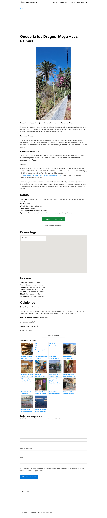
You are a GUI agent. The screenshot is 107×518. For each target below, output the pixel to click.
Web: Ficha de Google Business (53, 225)
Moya (21, 8)
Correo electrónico (27, 448)
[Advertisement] (53, 21)
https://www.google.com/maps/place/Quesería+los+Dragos (41, 175)
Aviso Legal (25, 491)
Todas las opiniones (53, 335)
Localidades (62, 2)
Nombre (23, 440)
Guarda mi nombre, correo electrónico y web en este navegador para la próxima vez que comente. (52, 470)
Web (21, 457)
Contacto (80, 2)
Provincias (72, 2)
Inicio (55, 2)
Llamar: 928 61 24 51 (53, 219)
